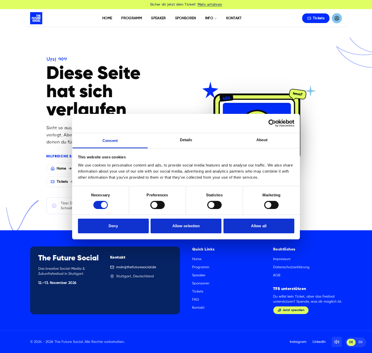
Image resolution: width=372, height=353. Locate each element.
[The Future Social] (36, 18)
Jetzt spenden (293, 310)
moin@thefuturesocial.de (136, 267)
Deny (113, 226)
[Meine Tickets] (337, 18)
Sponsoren (185, 18)
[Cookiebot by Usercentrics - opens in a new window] (272, 123)
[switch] (157, 205)
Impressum (282, 259)
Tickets (318, 18)
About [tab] (261, 139)
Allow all (258, 226)
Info (209, 18)
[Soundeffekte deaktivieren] (337, 342)
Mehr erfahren (210, 4)
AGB (276, 275)
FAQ (195, 299)
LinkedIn (319, 342)
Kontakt (234, 18)
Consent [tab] (110, 140)
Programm (131, 18)
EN (360, 342)
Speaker (158, 18)
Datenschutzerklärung (291, 267)
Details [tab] (186, 139)
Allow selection (186, 226)
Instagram (298, 342)
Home (107, 18)
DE (351, 342)
